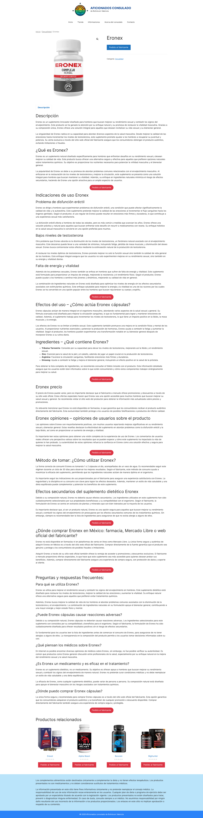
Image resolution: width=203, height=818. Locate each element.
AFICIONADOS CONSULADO (110, 8)
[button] (97, 39)
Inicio (70, 22)
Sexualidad (47, 32)
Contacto (131, 22)
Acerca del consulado (113, 22)
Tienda (80, 22)
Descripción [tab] (44, 107)
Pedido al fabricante (118, 47)
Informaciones (94, 22)
